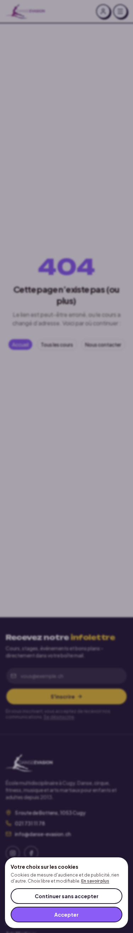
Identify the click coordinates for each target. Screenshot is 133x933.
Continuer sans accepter (67, 896)
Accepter (66, 914)
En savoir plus (95, 881)
